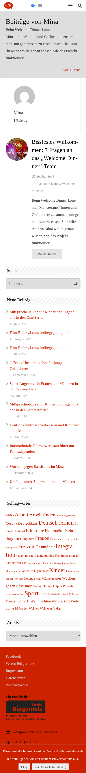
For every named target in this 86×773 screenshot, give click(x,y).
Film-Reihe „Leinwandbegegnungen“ (39, 332)
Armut (59, 515)
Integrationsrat (25, 555)
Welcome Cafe (61, 601)
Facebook (13, 656)
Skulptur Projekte (62, 586)
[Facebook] (32, 5)
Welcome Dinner (48, 183)
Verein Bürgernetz (20, 663)
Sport (31, 593)
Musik (37, 579)
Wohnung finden (50, 608)
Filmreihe (35, 530)
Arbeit (21, 514)
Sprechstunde (50, 594)
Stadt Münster (70, 594)
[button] (70, 5)
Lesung (28, 578)
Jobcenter (27, 571)
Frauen (42, 538)
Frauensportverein (59, 539)
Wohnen (34, 608)
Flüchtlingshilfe (24, 539)
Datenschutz (15, 678)
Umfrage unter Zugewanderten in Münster (42, 482)
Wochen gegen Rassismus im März (37, 466)
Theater (10, 601)
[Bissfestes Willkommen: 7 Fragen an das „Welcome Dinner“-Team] (17, 149)
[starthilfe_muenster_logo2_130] (8, 5)
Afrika (10, 515)
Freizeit (26, 546)
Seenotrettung (41, 586)
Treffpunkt (23, 601)
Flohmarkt (53, 530)
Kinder (57, 570)
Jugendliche (41, 571)
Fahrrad (20, 531)
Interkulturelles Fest (47, 555)
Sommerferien (15, 594)
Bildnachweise (17, 685)
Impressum (14, 671)
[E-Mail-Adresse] (39, 5)
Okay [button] (24, 767)
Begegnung (69, 515)
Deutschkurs (28, 523)
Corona (11, 523)
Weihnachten (40, 601)
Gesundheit (45, 547)
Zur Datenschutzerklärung (50, 767)
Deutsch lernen (56, 522)
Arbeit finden (42, 514)
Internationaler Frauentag (40, 563)
